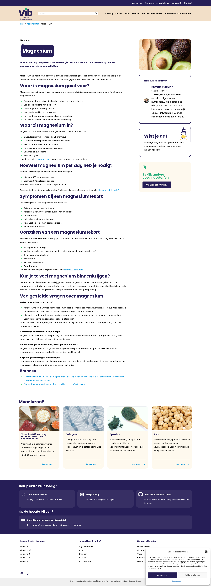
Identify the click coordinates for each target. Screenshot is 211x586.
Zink (156, 434)
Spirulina (115, 434)
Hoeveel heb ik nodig (152, 13)
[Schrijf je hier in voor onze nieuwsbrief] (23, 520)
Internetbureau (129, 581)
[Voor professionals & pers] (140, 494)
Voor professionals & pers (157, 494)
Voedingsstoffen (113, 13)
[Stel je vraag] (82, 494)
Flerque (138, 581)
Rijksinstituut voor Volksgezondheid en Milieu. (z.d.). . (54, 384)
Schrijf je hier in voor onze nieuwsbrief (46, 520)
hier (90, 499)
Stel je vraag (92, 494)
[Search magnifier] (96, 13)
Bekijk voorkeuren (192, 575)
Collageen (72, 434)
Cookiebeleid (176, 581)
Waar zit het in (132, 13)
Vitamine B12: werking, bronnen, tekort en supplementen (34, 436)
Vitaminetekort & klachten (178, 13)
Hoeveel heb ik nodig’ (108, 190)
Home (22, 23)
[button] (206, 552)
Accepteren (162, 575)
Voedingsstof (32, 23)
